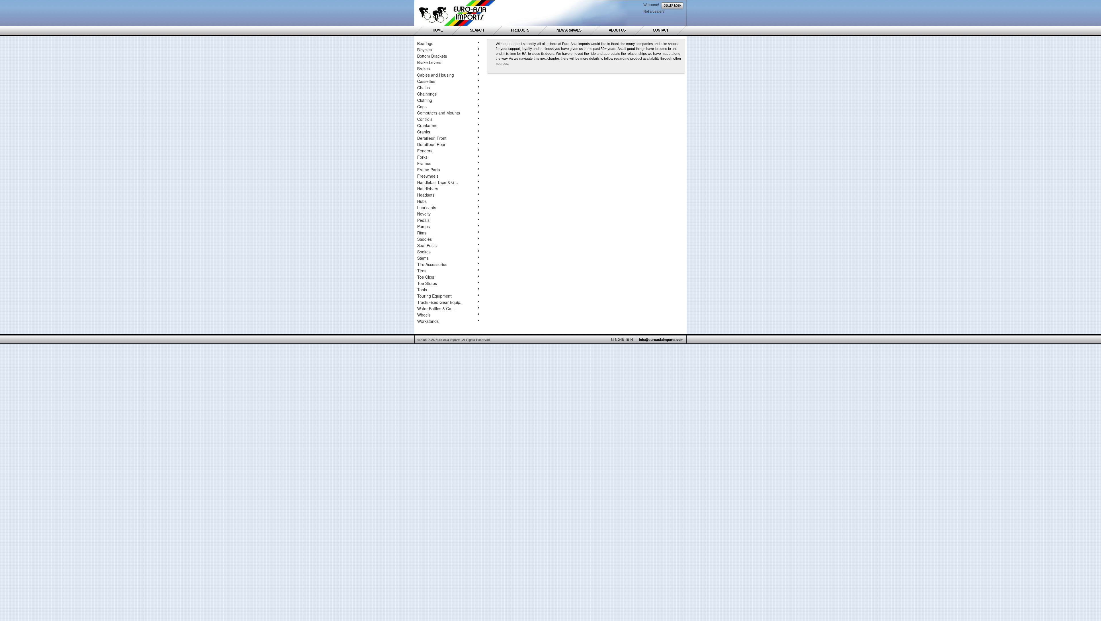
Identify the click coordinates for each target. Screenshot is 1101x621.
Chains (423, 87)
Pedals (423, 220)
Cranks (423, 132)
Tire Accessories (432, 264)
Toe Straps (427, 283)
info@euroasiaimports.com (661, 339)
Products (520, 30)
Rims (421, 233)
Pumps (423, 226)
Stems (423, 258)
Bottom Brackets (432, 56)
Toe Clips (425, 277)
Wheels (424, 315)
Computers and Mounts (438, 113)
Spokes (424, 252)
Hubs (422, 201)
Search (477, 30)
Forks (422, 157)
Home (438, 30)
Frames (424, 163)
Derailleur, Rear (431, 144)
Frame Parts (428, 169)
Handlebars (427, 188)
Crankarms (427, 125)
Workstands (428, 321)
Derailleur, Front (431, 138)
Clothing (424, 100)
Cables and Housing (435, 75)
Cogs (422, 106)
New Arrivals (569, 30)
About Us (617, 30)
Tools (422, 289)
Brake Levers (429, 62)
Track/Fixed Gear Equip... (440, 302)
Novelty (424, 214)
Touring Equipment (434, 296)
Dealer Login (672, 5)
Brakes (423, 68)
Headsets (425, 195)
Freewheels (427, 176)
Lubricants (426, 207)
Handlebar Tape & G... (437, 182)
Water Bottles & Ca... (436, 308)
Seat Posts (427, 245)
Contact (660, 30)
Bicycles (424, 50)
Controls (424, 119)
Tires (421, 270)
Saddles (424, 239)
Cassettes (426, 81)
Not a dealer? (654, 11)
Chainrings (427, 94)
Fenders (424, 151)
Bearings (425, 43)
